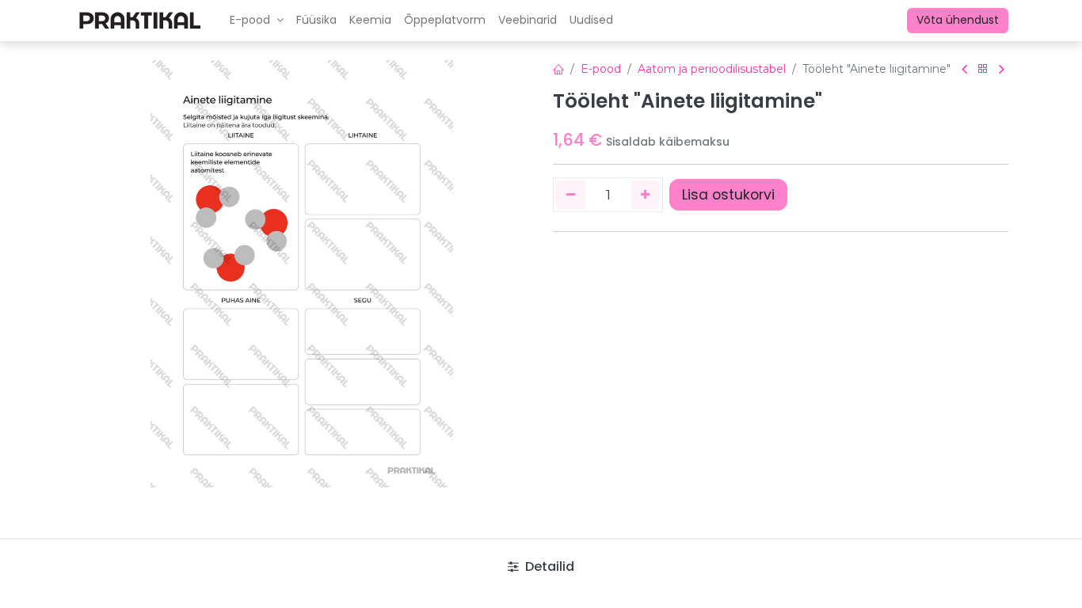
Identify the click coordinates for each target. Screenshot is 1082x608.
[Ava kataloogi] (983, 69)
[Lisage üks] (646, 194)
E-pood (601, 69)
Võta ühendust (957, 20)
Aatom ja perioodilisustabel (712, 69)
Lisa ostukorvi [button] (728, 194)
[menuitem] (316, 20)
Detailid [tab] (548, 566)
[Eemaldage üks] (570, 194)
